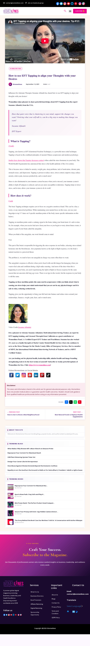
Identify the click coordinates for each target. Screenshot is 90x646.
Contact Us (55, 603)
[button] (70, 11)
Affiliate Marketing (37, 604)
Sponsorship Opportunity (35, 613)
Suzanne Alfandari (24, 327)
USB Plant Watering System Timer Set (21, 457)
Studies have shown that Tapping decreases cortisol (26, 160)
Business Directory (37, 596)
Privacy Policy (56, 607)
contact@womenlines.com (78, 594)
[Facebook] (11, 375)
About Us (55, 595)
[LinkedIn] (36, 375)
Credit (11, 201)
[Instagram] (23, 375)
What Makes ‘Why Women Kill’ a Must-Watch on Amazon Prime (30, 449)
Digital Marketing (36, 608)
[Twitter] (17, 375)
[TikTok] (48, 375)
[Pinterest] (42, 375)
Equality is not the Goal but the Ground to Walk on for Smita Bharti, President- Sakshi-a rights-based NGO (45, 470)
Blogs (53, 599)
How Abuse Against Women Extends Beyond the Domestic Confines (32, 466)
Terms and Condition (55, 612)
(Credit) (11, 146)
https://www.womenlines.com (39, 365)
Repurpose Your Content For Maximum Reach (24, 453)
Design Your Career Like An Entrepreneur (23, 462)
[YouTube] (30, 375)
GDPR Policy (56, 618)
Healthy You (16, 68)
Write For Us (35, 592)
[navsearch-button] (65, 11)
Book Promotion (36, 600)
